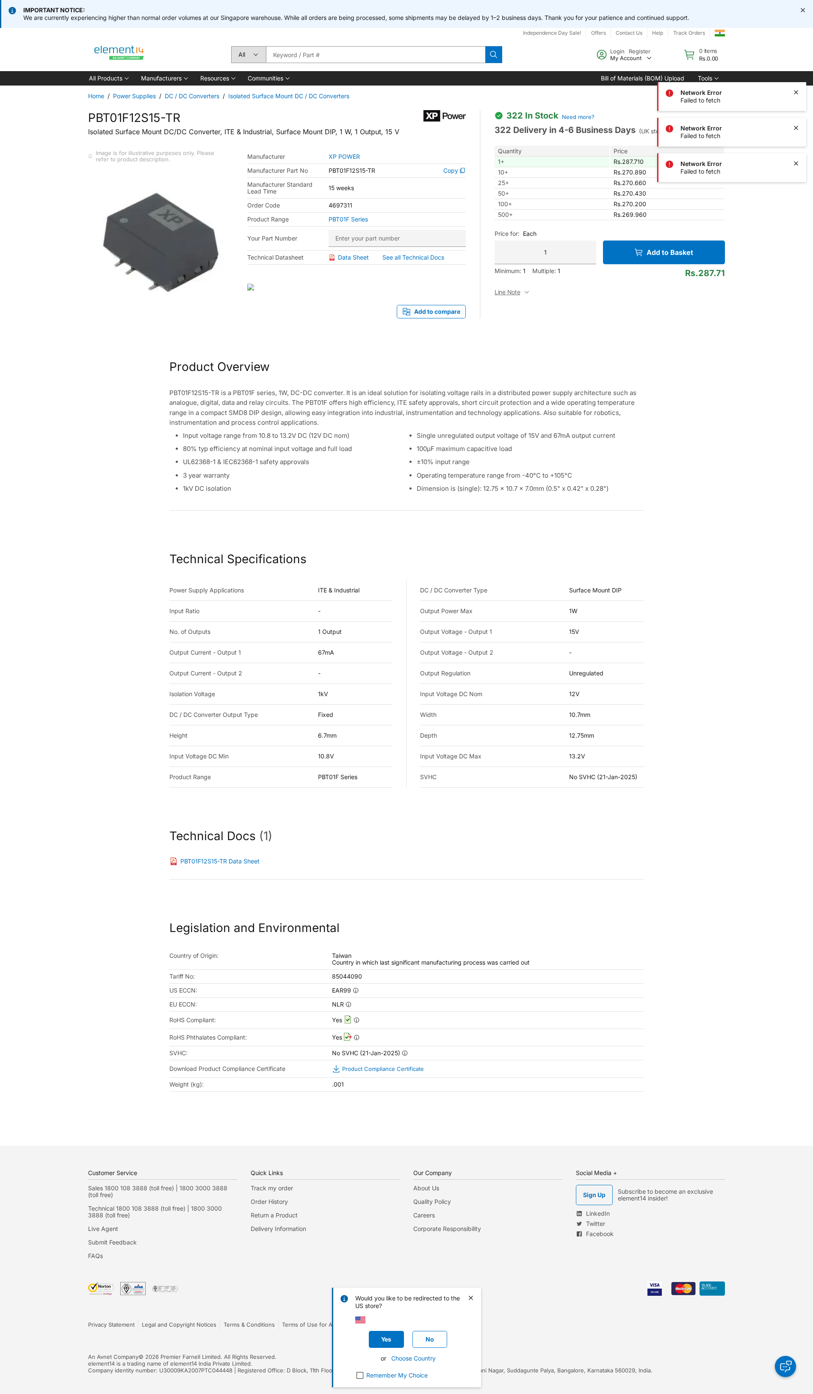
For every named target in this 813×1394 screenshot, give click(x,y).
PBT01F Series (348, 219)
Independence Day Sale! (552, 33)
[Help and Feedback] (785, 1366)
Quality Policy (432, 1201)
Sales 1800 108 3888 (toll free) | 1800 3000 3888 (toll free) (157, 1191)
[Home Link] (119, 54)
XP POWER (344, 156)
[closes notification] (803, 10)
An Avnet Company (113, 1356)
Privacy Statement (111, 1324)
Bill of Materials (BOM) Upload (642, 78)
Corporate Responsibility (447, 1228)
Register (639, 51)
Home (96, 96)
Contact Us (629, 33)
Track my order (272, 1188)
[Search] (493, 54)
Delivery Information (278, 1228)
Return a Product (274, 1215)
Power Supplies (134, 96)
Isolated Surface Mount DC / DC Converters (288, 96)
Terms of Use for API (309, 1324)
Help (657, 33)
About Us (426, 1188)
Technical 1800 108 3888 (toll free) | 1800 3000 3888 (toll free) (155, 1212)
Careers (424, 1215)
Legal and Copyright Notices (179, 1324)
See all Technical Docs (413, 257)
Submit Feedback (112, 1242)
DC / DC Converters (192, 96)
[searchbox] (375, 54)
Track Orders (689, 33)
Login (617, 51)
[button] (108, 78)
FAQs (95, 1255)
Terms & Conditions (249, 1324)
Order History (269, 1201)
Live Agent (103, 1228)
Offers (598, 33)
